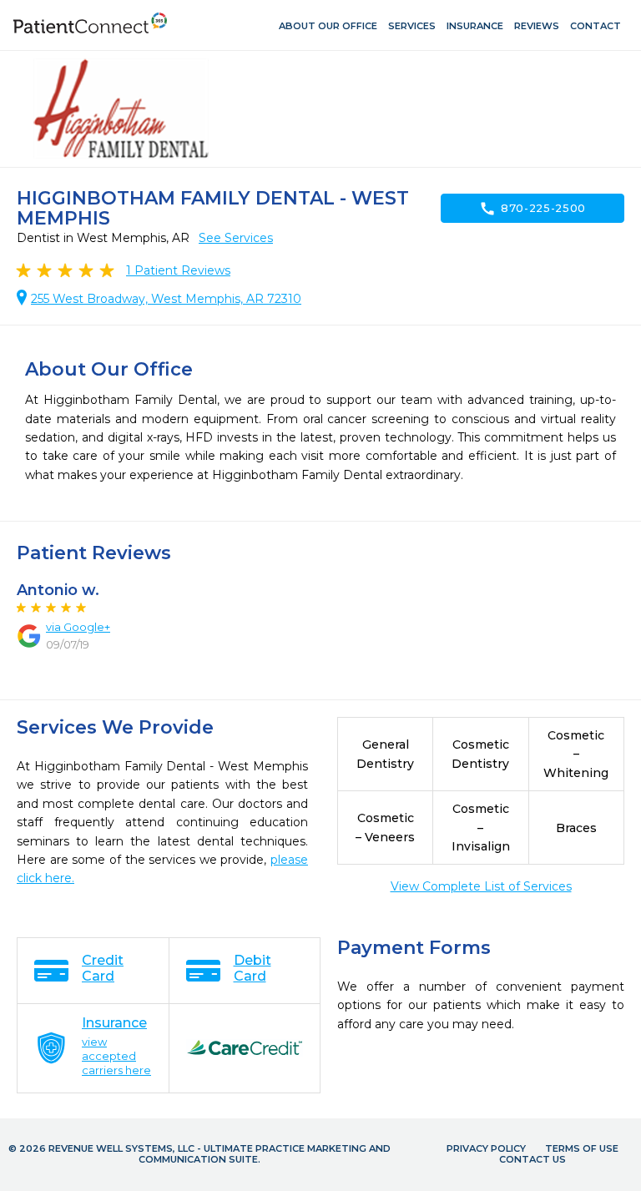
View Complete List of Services (481, 886)
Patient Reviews (178, 270)
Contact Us (532, 1159)
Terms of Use (581, 1148)
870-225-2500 (532, 208)
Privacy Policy (486, 1148)
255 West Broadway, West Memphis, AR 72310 (166, 298)
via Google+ (78, 626)
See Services (236, 237)
